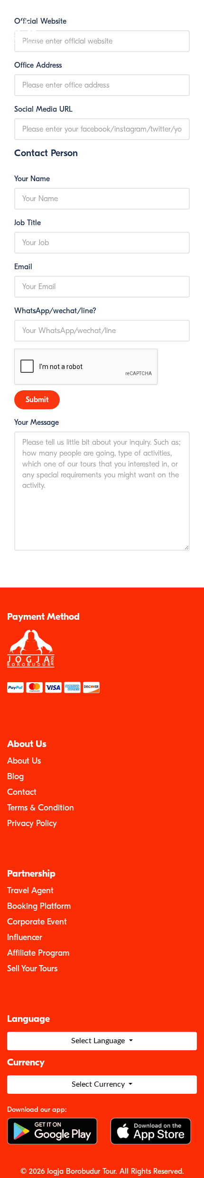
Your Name (32, 179)
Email (23, 267)
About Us (24, 761)
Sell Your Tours (32, 969)
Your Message (36, 422)
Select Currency (99, 1084)
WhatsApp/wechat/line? (55, 311)
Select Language (99, 1041)
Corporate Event (37, 922)
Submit (37, 400)
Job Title (27, 223)
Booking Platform (39, 906)
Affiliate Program (38, 953)
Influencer (24, 937)
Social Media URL (43, 109)
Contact (22, 792)
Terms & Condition (40, 808)
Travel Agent (30, 891)
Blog (15, 777)
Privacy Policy (32, 823)
